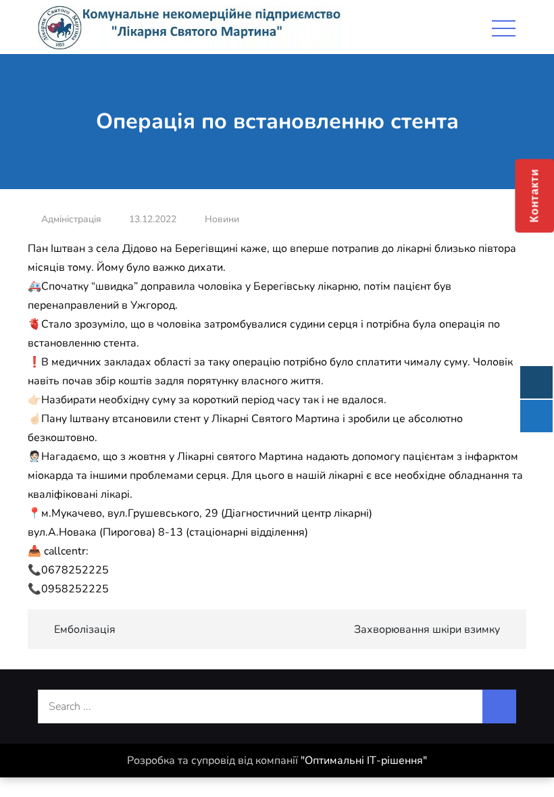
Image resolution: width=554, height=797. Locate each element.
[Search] (499, 706)
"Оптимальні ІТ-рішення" (364, 760)
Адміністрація (71, 219)
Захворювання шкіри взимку (427, 629)
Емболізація (85, 629)
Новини (222, 219)
